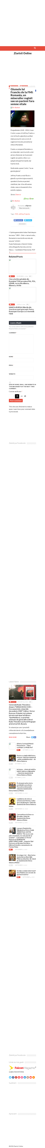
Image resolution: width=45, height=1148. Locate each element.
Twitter (29, 220)
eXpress (28, 206)
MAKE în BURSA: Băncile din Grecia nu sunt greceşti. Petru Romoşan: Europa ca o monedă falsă (21, 310)
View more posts (24, 208)
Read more (13, 737)
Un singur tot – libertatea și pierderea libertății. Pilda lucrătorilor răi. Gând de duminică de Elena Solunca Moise (22, 858)
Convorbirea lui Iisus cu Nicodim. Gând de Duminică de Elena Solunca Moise (25, 817)
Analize (13, 702)
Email (11, 365)
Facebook (19, 220)
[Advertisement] (22, 22)
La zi (12, 276)
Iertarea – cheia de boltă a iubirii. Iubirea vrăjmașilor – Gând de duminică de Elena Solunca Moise (26, 772)
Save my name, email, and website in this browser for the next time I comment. (22, 386)
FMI (16, 214)
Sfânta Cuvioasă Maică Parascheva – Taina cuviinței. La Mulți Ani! (25, 745)
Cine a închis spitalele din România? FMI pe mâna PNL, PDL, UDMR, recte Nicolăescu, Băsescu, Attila (22, 282)
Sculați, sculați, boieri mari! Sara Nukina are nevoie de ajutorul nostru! (26, 872)
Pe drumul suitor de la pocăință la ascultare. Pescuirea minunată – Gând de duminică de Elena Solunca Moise (21, 787)
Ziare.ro (18, 194)
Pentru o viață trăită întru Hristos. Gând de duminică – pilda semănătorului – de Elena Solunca (26, 758)
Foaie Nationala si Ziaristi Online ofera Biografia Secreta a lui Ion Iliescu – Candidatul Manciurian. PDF (22, 247)
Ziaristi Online (23, 53)
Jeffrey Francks (24, 214)
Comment (13, 333)
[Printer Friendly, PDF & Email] (28, 198)
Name (11, 356)
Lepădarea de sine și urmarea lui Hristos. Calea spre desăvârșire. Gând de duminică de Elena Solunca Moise (22, 802)
